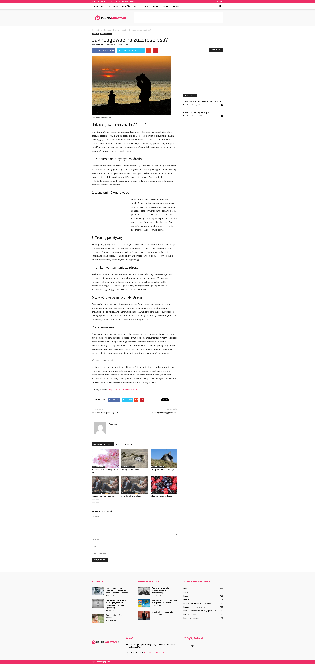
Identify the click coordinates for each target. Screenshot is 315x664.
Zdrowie (176, 6)
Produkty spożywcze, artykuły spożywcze (199, 610)
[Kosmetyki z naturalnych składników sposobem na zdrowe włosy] (144, 591)
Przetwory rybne (189, 614)
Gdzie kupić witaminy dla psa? (161, 496)
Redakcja (99, 45)
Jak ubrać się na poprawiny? (163, 612)
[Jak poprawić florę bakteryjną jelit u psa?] (105, 458)
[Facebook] (217, 1)
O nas (118, 2)
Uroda (155, 6)
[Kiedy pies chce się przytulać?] (105, 485)
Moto (136, 6)
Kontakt (132, 2)
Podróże (126, 6)
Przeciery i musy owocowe (194, 607)
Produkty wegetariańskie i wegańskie (198, 603)
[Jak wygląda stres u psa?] (134, 458)
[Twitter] (221, 1)
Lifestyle (105, 6)
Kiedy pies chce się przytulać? (103, 496)
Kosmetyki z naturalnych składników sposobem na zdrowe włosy (162, 590)
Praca (145, 6)
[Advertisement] (178, 17)
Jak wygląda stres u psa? (130, 470)
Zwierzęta (95, 33)
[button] (220, 6)
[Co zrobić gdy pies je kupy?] (134, 485)
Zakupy (164, 6)
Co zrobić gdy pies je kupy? (131, 496)
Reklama (125, 2)
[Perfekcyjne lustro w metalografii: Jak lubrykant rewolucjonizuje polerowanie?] (98, 591)
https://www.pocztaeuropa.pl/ (123, 389)
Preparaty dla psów (106, 33)
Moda (115, 6)
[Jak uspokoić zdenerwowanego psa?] (164, 458)
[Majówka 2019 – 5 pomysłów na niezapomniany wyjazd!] (144, 603)
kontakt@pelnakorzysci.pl (154, 652)
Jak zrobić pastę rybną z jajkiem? (105, 412)
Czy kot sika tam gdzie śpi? (196, 112)
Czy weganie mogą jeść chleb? (164, 412)
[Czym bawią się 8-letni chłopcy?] (98, 618)
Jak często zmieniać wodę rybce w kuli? (202, 101)
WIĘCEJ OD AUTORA (123, 444)
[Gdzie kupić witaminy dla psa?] (164, 485)
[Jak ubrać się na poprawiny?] (144, 615)
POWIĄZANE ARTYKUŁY (102, 444)
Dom (96, 6)
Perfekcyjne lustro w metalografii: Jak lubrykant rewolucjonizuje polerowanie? (118, 590)
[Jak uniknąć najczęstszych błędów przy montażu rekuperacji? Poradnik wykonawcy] (98, 603)
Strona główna (97, 30)
